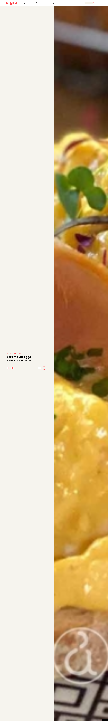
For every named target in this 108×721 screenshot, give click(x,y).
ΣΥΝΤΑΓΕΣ (9, 353)
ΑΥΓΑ (20, 353)
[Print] (12, 368)
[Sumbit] (94, 3)
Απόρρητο (105, 720)
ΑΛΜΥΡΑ (15, 353)
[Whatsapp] (24, 368)
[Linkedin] (20, 368)
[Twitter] (16, 368)
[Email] (28, 368)
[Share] (8, 368)
